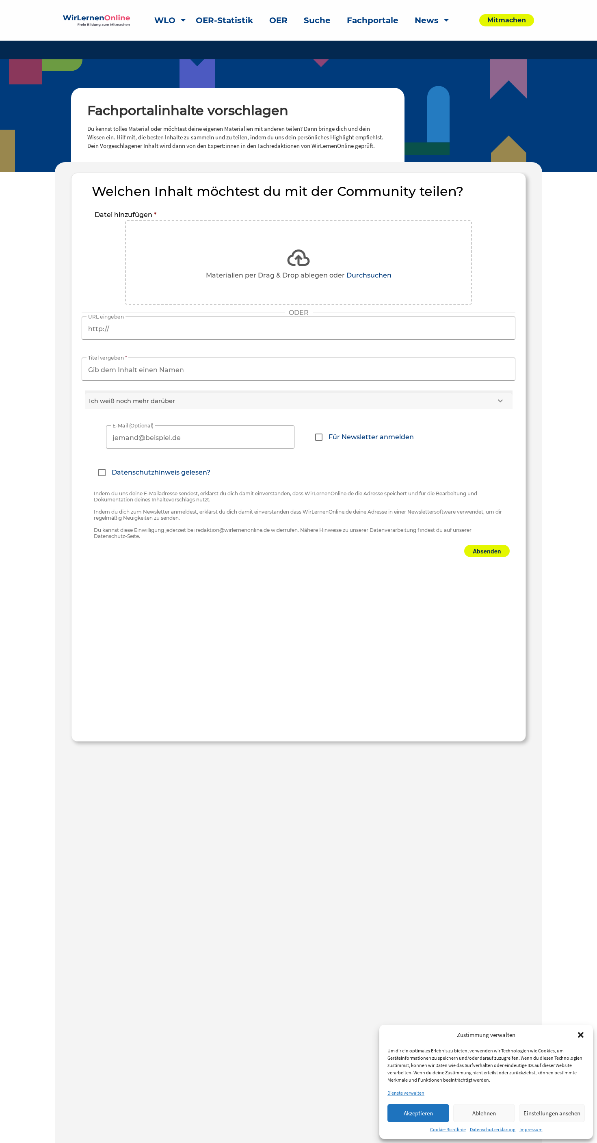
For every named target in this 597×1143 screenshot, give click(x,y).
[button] (581, 1035)
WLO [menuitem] (164, 20)
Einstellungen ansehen (551, 1113)
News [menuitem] (427, 20)
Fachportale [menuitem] (372, 20)
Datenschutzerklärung (492, 1129)
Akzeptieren (418, 1113)
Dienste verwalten (405, 1093)
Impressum (531, 1129)
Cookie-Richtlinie (448, 1129)
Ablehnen (484, 1113)
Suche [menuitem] (317, 20)
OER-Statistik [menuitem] (224, 20)
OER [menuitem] (278, 20)
